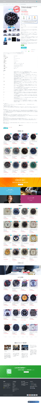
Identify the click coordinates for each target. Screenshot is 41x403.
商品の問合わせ (33, 49)
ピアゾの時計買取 (23, 385)
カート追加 (9, 146)
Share (26, 51)
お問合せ (13, 391)
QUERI (4, 381)
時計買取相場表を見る (14, 272)
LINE (29, 51)
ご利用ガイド (21, 1)
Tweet (22, 51)
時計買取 (28, 1)
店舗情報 (25, 1)
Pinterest (33, 51)
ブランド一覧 (17, 1)
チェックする (20, 184)
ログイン (31, 1)
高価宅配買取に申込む (26, 272)
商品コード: (22, 24)
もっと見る (10, 192)
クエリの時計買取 (23, 383)
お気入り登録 (25, 49)
